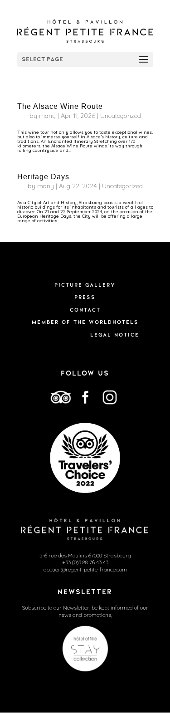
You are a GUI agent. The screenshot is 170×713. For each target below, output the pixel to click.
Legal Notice (114, 335)
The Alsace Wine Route (60, 106)
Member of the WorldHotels (85, 322)
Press (85, 297)
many (47, 116)
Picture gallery (85, 285)
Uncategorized (120, 116)
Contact (85, 310)
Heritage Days (43, 177)
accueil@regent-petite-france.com (85, 569)
